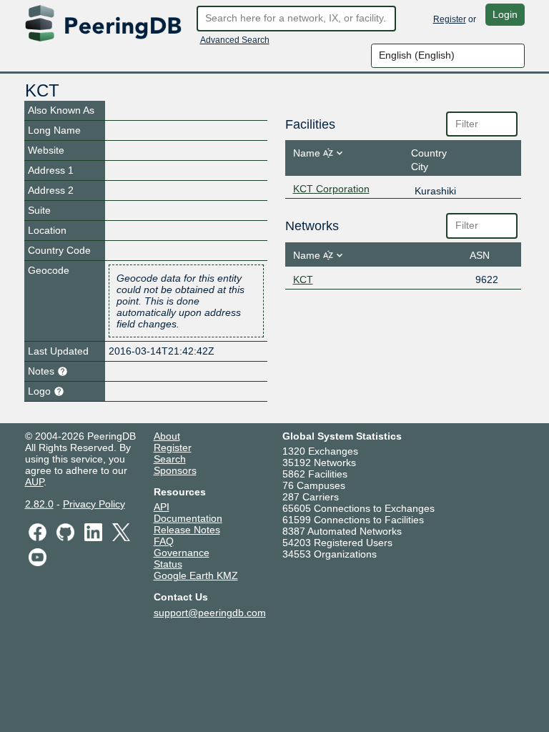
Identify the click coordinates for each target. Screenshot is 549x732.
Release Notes (187, 529)
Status (168, 564)
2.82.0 (39, 504)
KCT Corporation (331, 188)
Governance (181, 552)
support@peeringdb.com (210, 612)
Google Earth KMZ (196, 575)
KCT (303, 279)
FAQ (164, 541)
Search (170, 459)
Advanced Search (234, 40)
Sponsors (175, 470)
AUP (34, 482)
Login (505, 14)
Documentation (188, 518)
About (167, 436)
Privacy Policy (94, 504)
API (161, 507)
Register (449, 19)
